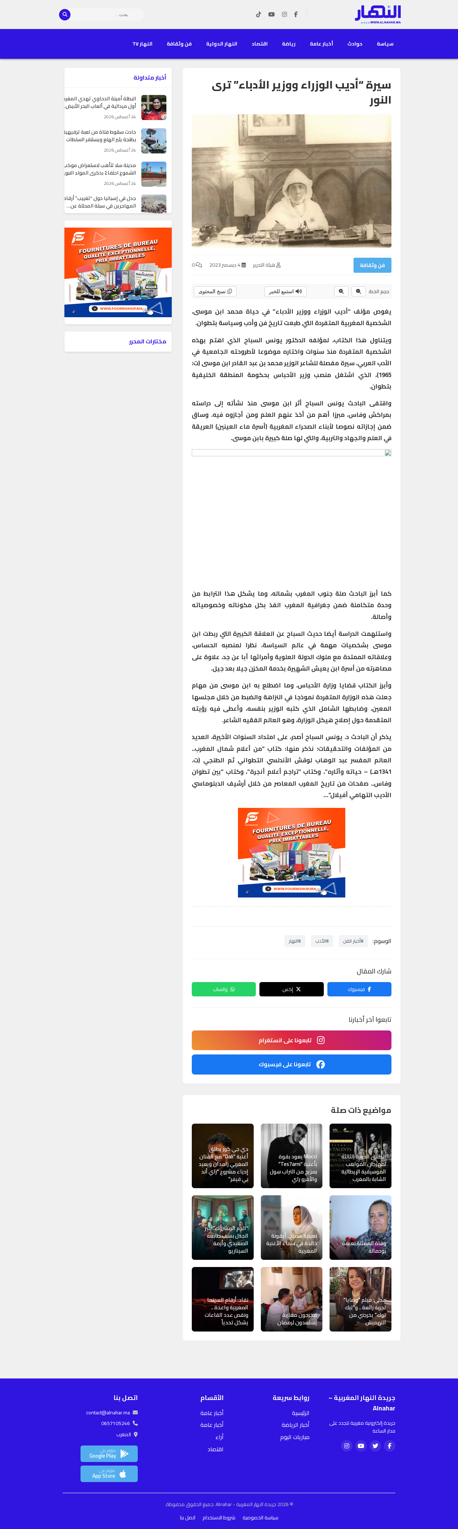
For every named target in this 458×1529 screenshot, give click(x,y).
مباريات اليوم (295, 1437)
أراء (219, 1437)
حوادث (354, 43)
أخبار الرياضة (296, 1424)
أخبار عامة (321, 43)
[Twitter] (375, 1446)
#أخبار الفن (353, 941)
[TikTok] (258, 14)
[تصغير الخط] (358, 291)
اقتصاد (260, 43)
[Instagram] (284, 14)
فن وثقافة (179, 43)
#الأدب (322, 941)
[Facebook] (296, 14)
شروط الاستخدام (219, 1517)
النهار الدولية (221, 43)
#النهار (295, 941)
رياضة (289, 43)
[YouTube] (271, 14)
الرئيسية (301, 1412)
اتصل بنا (187, 1517)
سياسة (385, 43)
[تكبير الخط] (341, 291)
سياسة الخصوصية (260, 1517)
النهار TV (142, 43)
